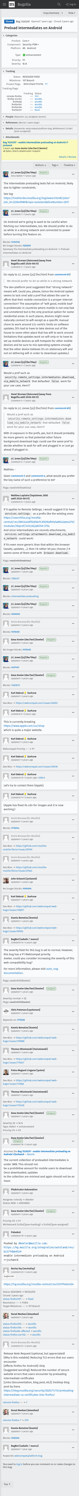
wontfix (38, 99)
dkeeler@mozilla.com (32, 1243)
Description (17, 176)
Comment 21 (17, 1346)
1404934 (15, 242)
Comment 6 (16, 502)
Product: (16, 40)
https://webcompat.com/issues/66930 (37, 766)
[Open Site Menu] (4, 4)
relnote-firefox (11, 1402)
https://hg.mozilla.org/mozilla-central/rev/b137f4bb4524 (39, 1284)
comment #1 (62, 274)
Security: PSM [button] (31, 44)
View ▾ (71, 13)
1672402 (15, 631)
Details (63, 157)
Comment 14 (17, 942)
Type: (18, 55)
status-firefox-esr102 (14, 1334)
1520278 (27, 245)
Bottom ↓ (40, 165)
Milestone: (15, 80)
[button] (71, 4)
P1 (46, 84)
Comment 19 (17, 1236)
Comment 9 (16, 714)
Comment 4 (16, 400)
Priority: (16, 60)
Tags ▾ (55, 165)
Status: (17, 76)
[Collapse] (73, 174)
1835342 (15, 1438)
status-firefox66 (11, 1331)
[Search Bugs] (59, 4)
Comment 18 (17, 1144)
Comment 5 (16, 462)
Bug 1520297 (23, 21)
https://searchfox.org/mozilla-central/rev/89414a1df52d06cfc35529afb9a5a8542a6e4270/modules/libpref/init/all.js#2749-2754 (39, 522)
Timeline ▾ (69, 165)
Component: (14, 44)
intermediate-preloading (25, 596)
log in (19, 1464)
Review (72, 157)
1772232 (21, 1019)
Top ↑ (7, 1484)
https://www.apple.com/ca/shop (24, 725)
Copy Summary (51, 13)
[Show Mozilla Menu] (12, 4)
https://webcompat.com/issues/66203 (37, 703)
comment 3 (18, 476)
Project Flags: (13, 84)
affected (25, 1331)
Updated (15, 571)
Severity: (16, 63)
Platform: (16, 48)
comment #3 (62, 408)
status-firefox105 (12, 1324)
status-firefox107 (12, 1299)
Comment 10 (17, 777)
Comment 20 (17, 1272)
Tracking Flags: (10, 88)
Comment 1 (16, 214)
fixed (37, 110)
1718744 (15, 828)
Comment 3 (16, 365)
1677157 (15, 667)
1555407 (15, 578)
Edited (42, 777)
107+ (37, 96)
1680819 (15, 685)
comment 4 (38, 476)
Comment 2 (16, 267)
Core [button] (26, 40)
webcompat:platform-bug (28, 1455)
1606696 (15, 614)
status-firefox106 (12, 1327)
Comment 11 (17, 797)
